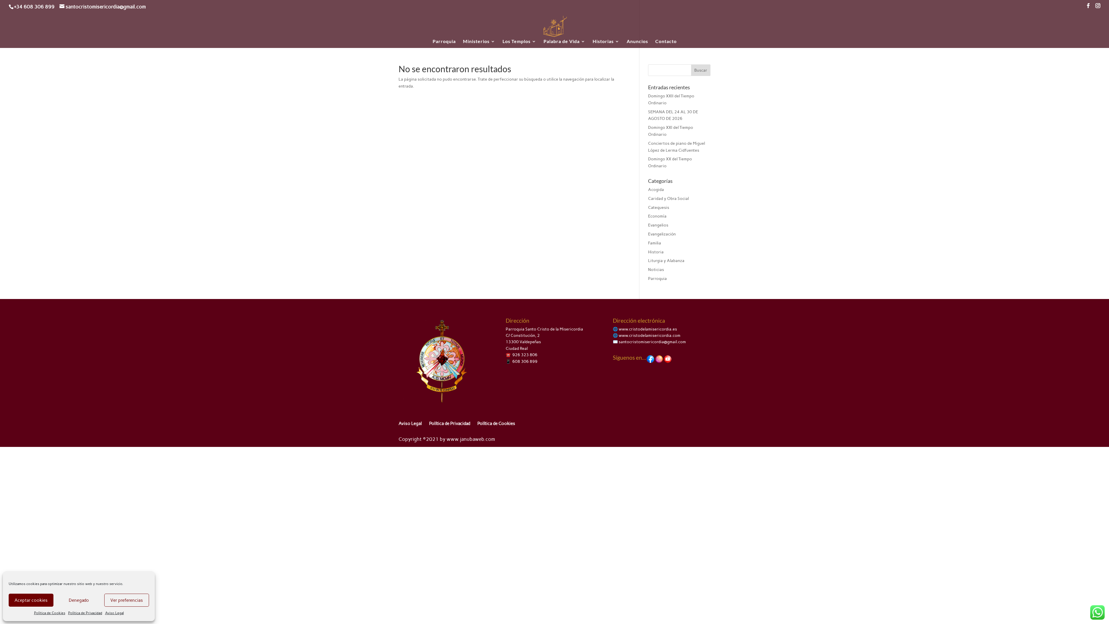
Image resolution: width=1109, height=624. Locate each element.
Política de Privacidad (85, 613)
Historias (603, 41)
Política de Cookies (49, 613)
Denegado (79, 600)
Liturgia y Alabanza (666, 260)
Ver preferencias (126, 600)
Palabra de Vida (562, 41)
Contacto (666, 41)
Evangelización (662, 234)
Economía (657, 216)
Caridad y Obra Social (668, 198)
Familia (654, 243)
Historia (656, 252)
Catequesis (658, 207)
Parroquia (444, 41)
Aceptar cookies (31, 600)
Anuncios (637, 41)
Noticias (656, 269)
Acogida (656, 189)
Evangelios (658, 225)
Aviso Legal (114, 613)
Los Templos (517, 41)
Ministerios (476, 41)
